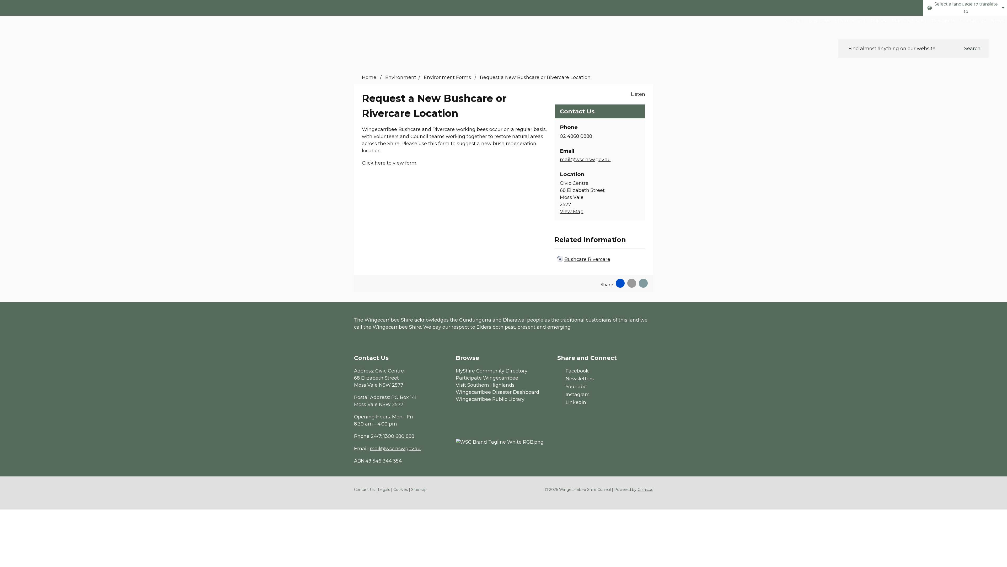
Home (369, 77)
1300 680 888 (398, 436)
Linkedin (576, 402)
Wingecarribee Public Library (490, 399)
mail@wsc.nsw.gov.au (585, 159)
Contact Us (364, 489)
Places (878, 21)
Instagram (578, 394)
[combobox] (965, 8)
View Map (571, 211)
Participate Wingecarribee (487, 378)
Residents (943, 21)
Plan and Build (909, 21)
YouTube (576, 387)
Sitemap (419, 489)
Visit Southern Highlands (485, 385)
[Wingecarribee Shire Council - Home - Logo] (42, 33)
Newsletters (580, 379)
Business (818, 21)
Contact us (973, 21)
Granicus (645, 489)
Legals (384, 489)
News (997, 21)
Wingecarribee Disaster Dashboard (497, 392)
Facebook (577, 371)
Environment (850, 21)
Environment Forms (448, 77)
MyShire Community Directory (491, 371)
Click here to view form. (389, 163)
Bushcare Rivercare (587, 259)
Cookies (400, 489)
